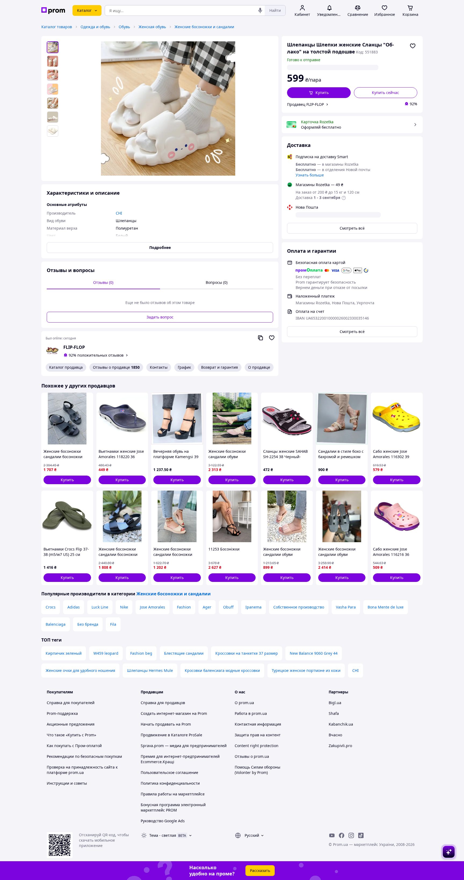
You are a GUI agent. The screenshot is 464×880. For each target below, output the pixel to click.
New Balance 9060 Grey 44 (314, 653)
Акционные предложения (71, 724)
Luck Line (100, 607)
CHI (355, 670)
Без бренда (87, 624)
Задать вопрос (160, 317)
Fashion (184, 607)
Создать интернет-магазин (166, 713)
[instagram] (351, 835)
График (184, 367)
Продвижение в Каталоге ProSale (171, 734)
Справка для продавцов (163, 702)
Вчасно (335, 734)
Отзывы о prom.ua (252, 756)
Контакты (159, 367)
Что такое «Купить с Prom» (71, 734)
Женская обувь (152, 26)
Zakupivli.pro (340, 745)
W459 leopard (105, 653)
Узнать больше (310, 175)
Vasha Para (346, 607)
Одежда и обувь (95, 26)
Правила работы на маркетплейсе (173, 793)
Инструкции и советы (67, 783)
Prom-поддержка (62, 713)
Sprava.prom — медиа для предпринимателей (184, 745)
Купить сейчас (385, 92)
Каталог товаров (56, 26)
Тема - (162, 835)
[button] (319, 92)
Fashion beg (141, 653)
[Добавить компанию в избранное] (271, 337)
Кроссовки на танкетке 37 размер (246, 653)
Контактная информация (258, 724)
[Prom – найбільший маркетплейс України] (53, 10)
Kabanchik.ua (341, 724)
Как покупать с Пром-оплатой (74, 745)
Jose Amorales (152, 607)
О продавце (259, 367)
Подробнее (160, 247)
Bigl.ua (335, 702)
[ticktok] (361, 835)
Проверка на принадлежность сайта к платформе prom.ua (82, 770)
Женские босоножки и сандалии (204, 26)
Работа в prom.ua (251, 713)
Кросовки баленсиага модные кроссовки (222, 670)
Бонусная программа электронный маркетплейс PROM (173, 807)
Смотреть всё (352, 228)
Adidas (73, 607)
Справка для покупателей (71, 702)
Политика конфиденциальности (170, 783)
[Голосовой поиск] (260, 10)
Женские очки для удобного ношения (80, 670)
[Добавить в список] (412, 45)
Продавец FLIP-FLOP (305, 104)
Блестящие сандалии (184, 653)
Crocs (51, 607)
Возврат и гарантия (219, 367)
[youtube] (332, 835)
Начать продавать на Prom (166, 724)
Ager (207, 607)
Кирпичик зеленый (64, 653)
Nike (124, 607)
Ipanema (253, 607)
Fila (113, 624)
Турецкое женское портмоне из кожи (306, 670)
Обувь (124, 26)
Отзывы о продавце (116, 367)
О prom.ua (244, 702)
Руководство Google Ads (163, 820)
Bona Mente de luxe (386, 607)
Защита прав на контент (258, 734)
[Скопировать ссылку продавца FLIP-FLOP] (260, 337)
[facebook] (341, 835)
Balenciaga (56, 624)
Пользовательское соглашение (169, 772)
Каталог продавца (66, 367)
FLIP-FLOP (74, 347)
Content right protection (256, 745)
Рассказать (260, 870)
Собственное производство (298, 607)
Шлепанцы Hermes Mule (150, 670)
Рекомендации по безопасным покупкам (84, 756)
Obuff (228, 607)
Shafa (334, 713)
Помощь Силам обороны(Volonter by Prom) (257, 770)
